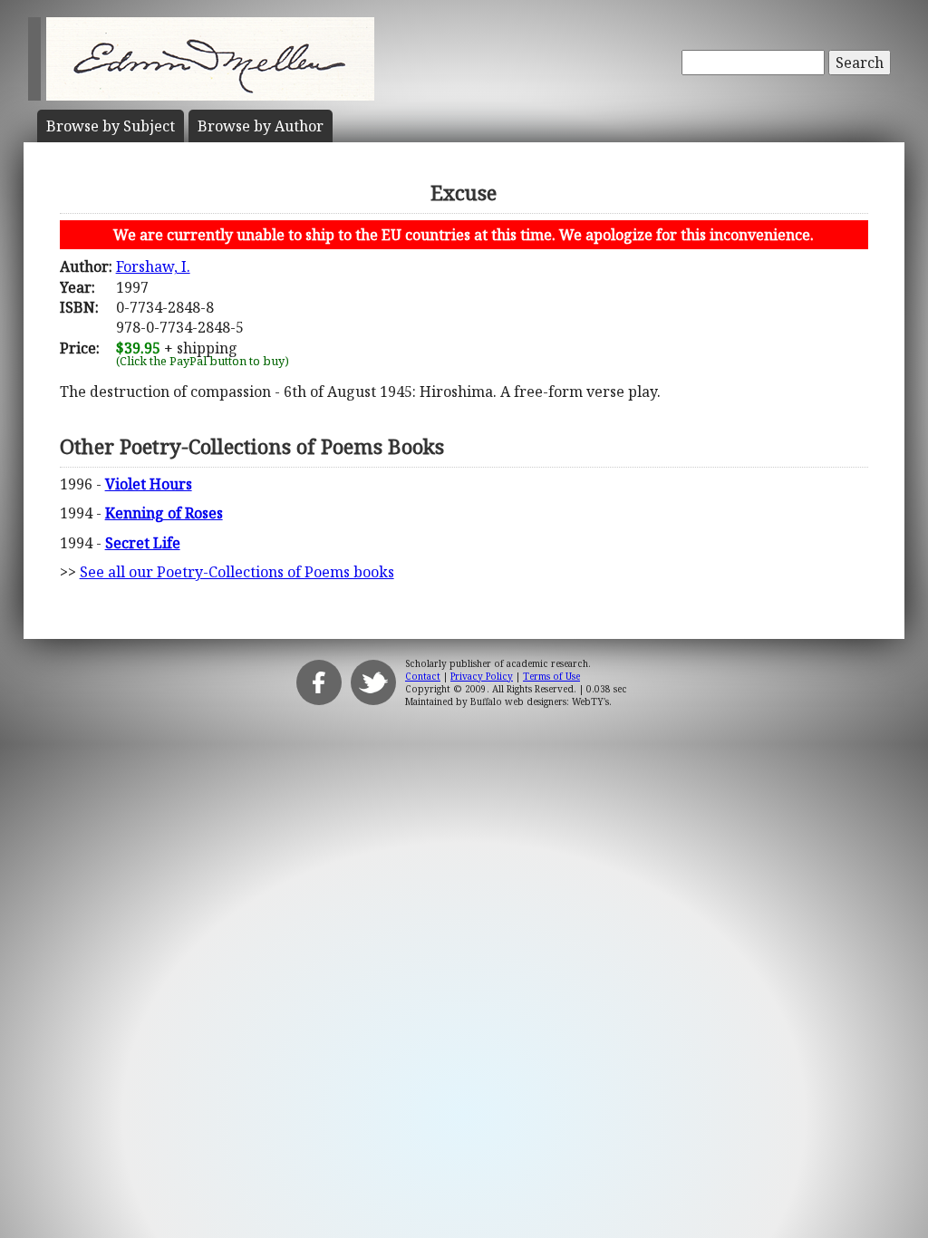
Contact (422, 676)
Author (261, 126)
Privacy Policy (481, 676)
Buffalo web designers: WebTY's (539, 701)
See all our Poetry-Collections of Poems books (237, 572)
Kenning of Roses (164, 513)
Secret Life (142, 543)
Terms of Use (551, 676)
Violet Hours (148, 484)
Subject (110, 126)
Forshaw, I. (153, 266)
